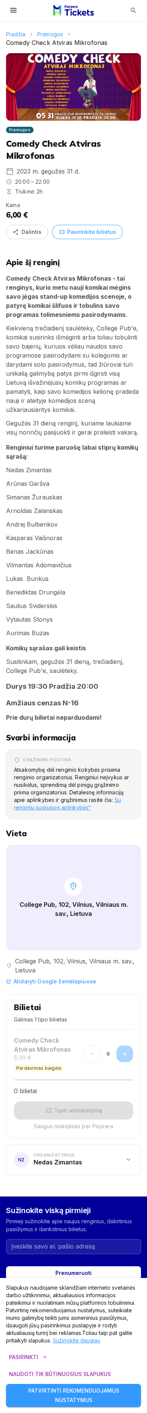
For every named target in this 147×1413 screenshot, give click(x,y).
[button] (73, 1159)
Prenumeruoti (73, 1273)
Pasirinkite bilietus (87, 232)
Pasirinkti (29, 1357)
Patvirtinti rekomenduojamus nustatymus (73, 1395)
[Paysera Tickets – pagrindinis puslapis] (73, 10)
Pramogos (50, 34)
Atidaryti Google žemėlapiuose (51, 981)
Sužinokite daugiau (76, 1340)
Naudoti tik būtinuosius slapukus (60, 1374)
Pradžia (15, 34)
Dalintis (26, 232)
